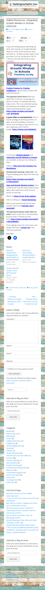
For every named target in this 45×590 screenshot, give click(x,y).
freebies (9, 451)
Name (9, 346)
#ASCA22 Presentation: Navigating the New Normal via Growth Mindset (12, 255)
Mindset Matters (23, 155)
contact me (25, 227)
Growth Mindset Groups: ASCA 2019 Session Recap (12, 271)
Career (9, 438)
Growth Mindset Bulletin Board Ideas (20, 525)
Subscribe (13, 417)
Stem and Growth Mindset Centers (20, 185)
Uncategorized (12, 480)
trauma (9, 477)
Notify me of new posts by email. (21, 369)
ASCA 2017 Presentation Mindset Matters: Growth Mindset (29, 253)
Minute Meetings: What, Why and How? (21, 520)
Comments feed (12, 577)
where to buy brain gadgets (25, 196)
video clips (22, 288)
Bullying (9, 436)
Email (9, 353)
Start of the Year (12, 475)
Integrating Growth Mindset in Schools (21, 157)
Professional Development (16, 468)
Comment (10, 319)
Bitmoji (9, 431)
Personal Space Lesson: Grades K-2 (19, 508)
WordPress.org (12, 580)
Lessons (9, 458)
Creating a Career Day (14, 523)
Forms (8, 448)
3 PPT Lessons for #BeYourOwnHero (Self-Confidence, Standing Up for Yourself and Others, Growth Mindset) (22, 529)
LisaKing (21, 29)
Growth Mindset (13, 288)
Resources (10, 470)
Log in (8, 572)
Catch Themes (27, 588)
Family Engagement (13, 446)
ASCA (31, 288)
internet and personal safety (17, 455)
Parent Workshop (29, 200)
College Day (10, 443)
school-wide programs (15, 472)
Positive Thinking (12, 465)
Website (9, 361)
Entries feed (11, 575)
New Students (11, 463)
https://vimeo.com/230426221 (24, 129)
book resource (11, 434)
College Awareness (13, 441)
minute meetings (13, 460)
